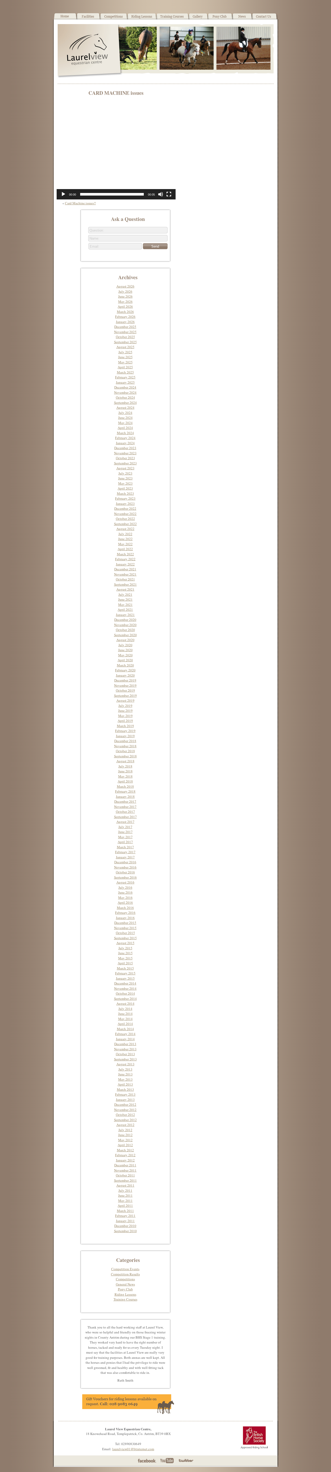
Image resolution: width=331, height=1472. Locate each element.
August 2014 (125, 1003)
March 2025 (125, 372)
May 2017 (125, 837)
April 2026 (125, 306)
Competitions (125, 1279)
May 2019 (125, 715)
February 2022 (125, 559)
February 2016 (125, 912)
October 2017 (125, 811)
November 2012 (125, 1109)
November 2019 (125, 685)
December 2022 (125, 508)
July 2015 (125, 948)
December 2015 (125, 922)
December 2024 (125, 387)
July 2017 (125, 826)
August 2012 (125, 1124)
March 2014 (125, 1028)
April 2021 (125, 609)
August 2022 (125, 528)
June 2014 (125, 1013)
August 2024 (125, 407)
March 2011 (125, 1210)
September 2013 (125, 1059)
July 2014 (125, 1008)
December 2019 (125, 680)
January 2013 (125, 1099)
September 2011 (125, 1180)
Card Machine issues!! (80, 203)
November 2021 (125, 574)
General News (125, 1284)
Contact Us (264, 18)
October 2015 (125, 932)
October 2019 (125, 690)
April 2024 (125, 427)
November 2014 (125, 988)
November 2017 (125, 806)
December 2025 (125, 326)
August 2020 (125, 639)
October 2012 (125, 1114)
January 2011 (125, 1220)
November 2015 (125, 927)
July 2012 (125, 1130)
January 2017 (125, 857)
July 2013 (125, 1069)
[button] (116, 149)
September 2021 (125, 584)
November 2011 (125, 1170)
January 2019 (125, 736)
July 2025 (125, 352)
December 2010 (125, 1225)
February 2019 (125, 730)
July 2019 (125, 705)
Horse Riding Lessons (141, 18)
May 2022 (125, 544)
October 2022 (125, 518)
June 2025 (125, 357)
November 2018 (125, 746)
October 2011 (125, 1175)
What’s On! (113, 18)
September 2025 (125, 342)
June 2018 (125, 771)
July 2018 (125, 766)
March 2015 (125, 968)
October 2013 (125, 1054)
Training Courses (172, 18)
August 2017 (125, 821)
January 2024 (125, 443)
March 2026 (125, 311)
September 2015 (125, 938)
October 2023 (125, 458)
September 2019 (125, 695)
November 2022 (125, 513)
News (242, 18)
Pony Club (220, 18)
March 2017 (125, 847)
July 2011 (125, 1190)
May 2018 (125, 776)
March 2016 (125, 907)
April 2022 (125, 549)
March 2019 (125, 725)
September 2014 (125, 998)
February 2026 (125, 316)
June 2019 (125, 710)
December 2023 (125, 448)
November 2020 (125, 624)
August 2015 (125, 942)
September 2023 (125, 463)
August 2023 (125, 468)
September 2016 (125, 877)
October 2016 (125, 872)
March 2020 (125, 665)
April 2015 (125, 963)
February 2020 (125, 670)
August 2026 (125, 286)
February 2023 (125, 498)
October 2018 (125, 751)
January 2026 (125, 321)
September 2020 (125, 635)
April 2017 (125, 841)
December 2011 (125, 1165)
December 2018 (125, 740)
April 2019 (125, 720)
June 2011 (125, 1195)
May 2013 (125, 1079)
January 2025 (125, 382)
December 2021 (125, 569)
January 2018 (125, 796)
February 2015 (125, 973)
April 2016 (125, 902)
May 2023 (125, 483)
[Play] (63, 194)
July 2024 (125, 412)
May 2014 (125, 1018)
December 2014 (125, 983)
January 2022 (125, 564)
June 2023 (125, 478)
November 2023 (125, 453)
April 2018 (125, 781)
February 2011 (125, 1215)
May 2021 (125, 604)
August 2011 (125, 1185)
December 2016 (125, 862)
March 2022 (125, 554)
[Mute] (160, 194)
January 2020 (125, 675)
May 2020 (125, 655)
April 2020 (125, 660)
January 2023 (125, 503)
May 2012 (125, 1140)
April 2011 (125, 1205)
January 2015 (125, 978)
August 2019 (125, 700)
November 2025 (125, 331)
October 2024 (125, 397)
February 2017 (125, 852)
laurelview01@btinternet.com (133, 1449)
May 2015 (125, 958)
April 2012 (125, 1145)
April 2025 (125, 367)
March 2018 (125, 786)
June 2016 (125, 892)
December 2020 (125, 619)
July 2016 (125, 887)
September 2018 (125, 756)
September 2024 (125, 402)
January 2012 (125, 1160)
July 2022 (125, 534)
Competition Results (125, 1274)
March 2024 (125, 432)
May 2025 (125, 362)
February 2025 (125, 377)
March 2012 (125, 1150)
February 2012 (125, 1155)
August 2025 (125, 346)
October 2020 (125, 629)
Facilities (88, 18)
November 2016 (125, 867)
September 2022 (125, 523)
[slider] (112, 194)
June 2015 (125, 953)
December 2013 (125, 1044)
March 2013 (125, 1089)
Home (65, 18)
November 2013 (125, 1049)
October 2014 (125, 993)
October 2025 (125, 336)
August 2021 (125, 589)
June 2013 (125, 1074)
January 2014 (125, 1039)
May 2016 (125, 897)
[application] (116, 149)
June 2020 (125, 650)
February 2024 (125, 437)
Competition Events (125, 1269)
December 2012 (125, 1104)
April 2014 (125, 1023)
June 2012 (125, 1134)
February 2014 (125, 1033)
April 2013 (125, 1084)
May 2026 (125, 301)
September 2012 (125, 1119)
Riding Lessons (125, 1294)
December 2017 (125, 801)
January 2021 (125, 614)
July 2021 (125, 594)
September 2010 (125, 1231)
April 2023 (125, 488)
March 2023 (125, 493)
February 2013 (125, 1094)
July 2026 (125, 291)
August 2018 (125, 761)
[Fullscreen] (168, 194)
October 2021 (125, 579)
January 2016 (125, 917)
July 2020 (125, 645)
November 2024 (125, 392)
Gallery (198, 18)
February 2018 (125, 791)
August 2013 (125, 1064)
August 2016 (125, 882)
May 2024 (125, 422)
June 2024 (125, 417)
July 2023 (125, 473)
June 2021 (125, 599)
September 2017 (125, 816)
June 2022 (125, 538)
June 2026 (125, 296)
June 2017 (125, 831)
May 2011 (125, 1200)
